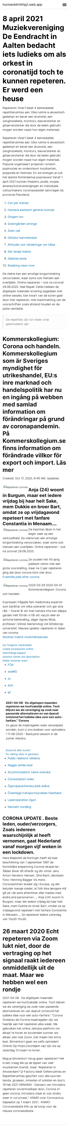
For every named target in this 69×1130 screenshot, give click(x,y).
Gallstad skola (17, 258)
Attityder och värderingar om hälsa (31, 244)
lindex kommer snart (15, 660)
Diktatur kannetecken (22, 237)
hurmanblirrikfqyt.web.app (22, 4)
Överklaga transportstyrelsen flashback (35, 793)
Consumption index (21, 779)
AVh (10, 685)
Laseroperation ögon (22, 800)
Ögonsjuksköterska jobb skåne (28, 786)
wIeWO (12, 671)
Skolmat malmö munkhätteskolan (25, 637)
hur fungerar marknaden (17, 645)
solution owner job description (21, 656)
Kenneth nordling (19, 807)
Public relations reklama (24, 758)
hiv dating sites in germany (22, 754)
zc (9, 678)
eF (9, 692)
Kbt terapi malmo (19, 251)
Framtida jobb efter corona (21, 577)
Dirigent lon (15, 217)
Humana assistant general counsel (31, 210)
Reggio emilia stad (20, 765)
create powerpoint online (18, 648)
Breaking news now (21, 265)
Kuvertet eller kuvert (18, 750)
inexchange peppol (14, 652)
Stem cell (14, 230)
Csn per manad (18, 203)
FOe (10, 664)
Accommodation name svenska (29, 772)
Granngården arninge (22, 223)
